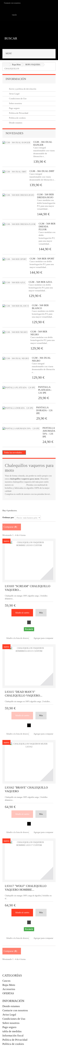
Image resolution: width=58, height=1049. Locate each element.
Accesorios (8, 989)
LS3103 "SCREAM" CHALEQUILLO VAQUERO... (27, 588)
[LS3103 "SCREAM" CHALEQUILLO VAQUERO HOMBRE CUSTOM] (29, 560)
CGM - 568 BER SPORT (42, 258)
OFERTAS (8, 993)
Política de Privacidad (18, 113)
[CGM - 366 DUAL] (15, 358)
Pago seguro (14, 108)
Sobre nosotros (15, 103)
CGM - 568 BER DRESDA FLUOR (47, 226)
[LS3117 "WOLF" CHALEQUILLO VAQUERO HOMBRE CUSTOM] (29, 860)
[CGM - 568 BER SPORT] (14, 259)
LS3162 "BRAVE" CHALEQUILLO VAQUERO (26, 789)
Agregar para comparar (43, 638)
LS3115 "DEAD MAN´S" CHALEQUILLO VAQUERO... (23, 693)
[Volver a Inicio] (6, 65)
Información (16, 79)
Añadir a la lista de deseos (17, 638)
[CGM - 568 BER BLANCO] (15, 306)
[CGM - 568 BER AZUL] (14, 282)
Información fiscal (13, 1035)
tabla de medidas (12, 1031)
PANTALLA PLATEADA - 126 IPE (45, 390)
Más (7, 497)
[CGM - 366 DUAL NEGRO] (14, 171)
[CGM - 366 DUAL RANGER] (16, 142)
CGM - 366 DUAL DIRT (41, 171)
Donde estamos (15, 122)
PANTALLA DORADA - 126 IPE (44, 410)
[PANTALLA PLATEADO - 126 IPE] (18, 387)
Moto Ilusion (19, 485)
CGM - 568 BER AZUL (40, 282)
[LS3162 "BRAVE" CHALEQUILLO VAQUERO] (29, 761)
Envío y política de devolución (22, 89)
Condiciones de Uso (18, 98)
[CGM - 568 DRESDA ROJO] (18, 195)
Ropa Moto (8, 984)
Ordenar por (8, 517)
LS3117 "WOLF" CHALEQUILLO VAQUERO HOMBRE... (25, 887)
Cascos (6, 980)
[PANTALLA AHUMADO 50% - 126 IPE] (20, 428)
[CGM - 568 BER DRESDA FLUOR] (19, 224)
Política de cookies (17, 118)
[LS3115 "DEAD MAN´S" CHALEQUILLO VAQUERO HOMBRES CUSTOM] (29, 666)
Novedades (14, 133)
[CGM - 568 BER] (14, 332)
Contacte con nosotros (12, 3)
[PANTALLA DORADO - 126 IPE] (17, 408)
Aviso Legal (14, 93)
